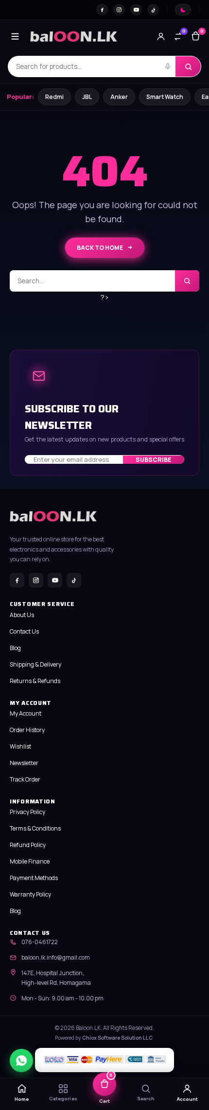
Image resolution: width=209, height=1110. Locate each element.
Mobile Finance (30, 861)
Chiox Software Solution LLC (117, 1037)
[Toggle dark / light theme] (183, 10)
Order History (27, 730)
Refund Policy (28, 845)
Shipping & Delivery (35, 664)
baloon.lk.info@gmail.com (55, 957)
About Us (22, 615)
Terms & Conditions (35, 828)
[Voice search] (167, 66)
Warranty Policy (30, 894)
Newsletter (24, 763)
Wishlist (20, 746)
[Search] (188, 66)
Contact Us (24, 631)
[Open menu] (15, 36)
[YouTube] (136, 10)
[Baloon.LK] (73, 36)
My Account (25, 713)
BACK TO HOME (100, 248)
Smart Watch (164, 97)
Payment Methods (34, 878)
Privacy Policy (27, 812)
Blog (15, 648)
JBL (87, 97)
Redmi (54, 97)
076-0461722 (39, 942)
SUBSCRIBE (154, 460)
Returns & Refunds (35, 681)
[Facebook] (102, 10)
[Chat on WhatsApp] (21, 1060)
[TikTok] (153, 10)
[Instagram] (119, 10)
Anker (119, 97)
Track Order (25, 779)
